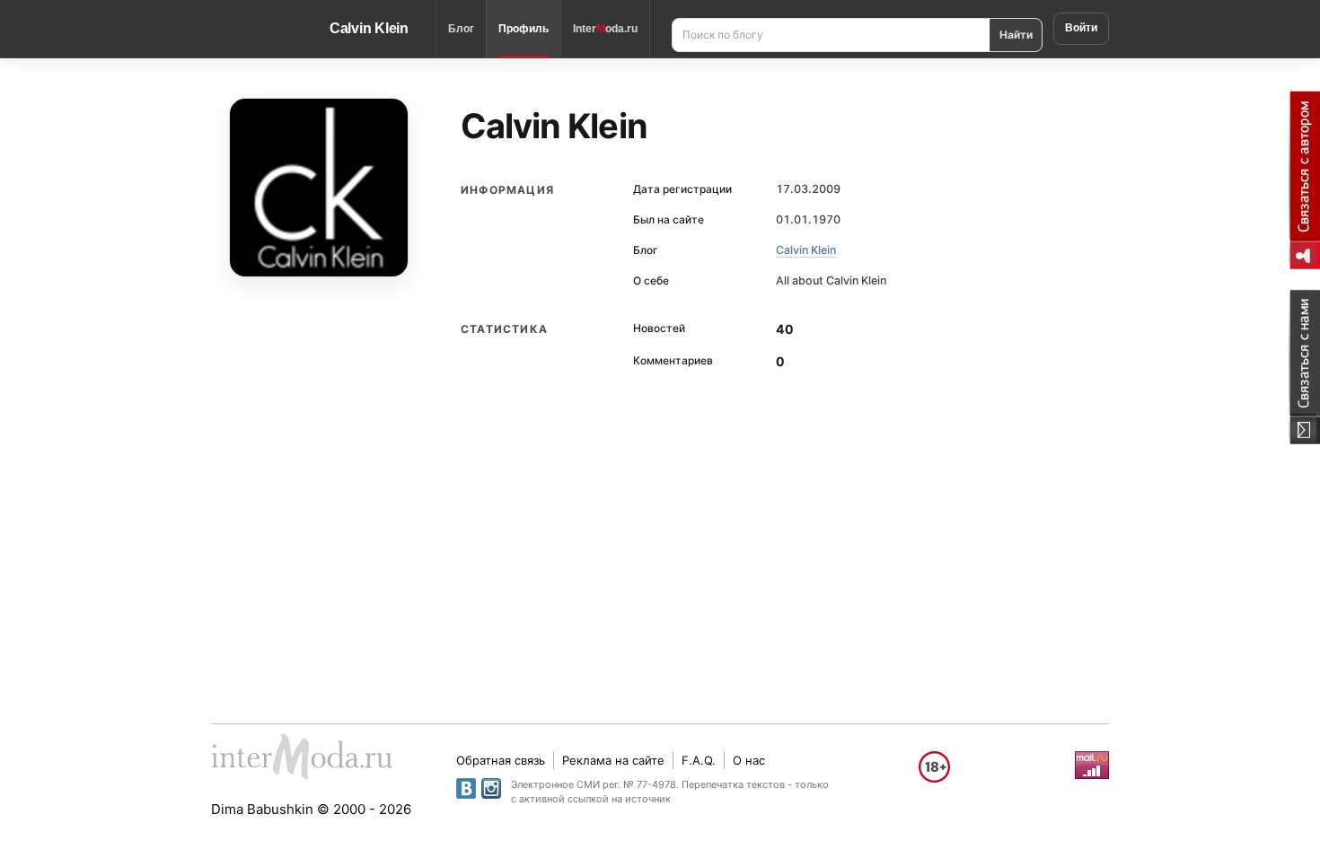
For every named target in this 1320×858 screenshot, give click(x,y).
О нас (749, 760)
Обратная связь (500, 760)
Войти (1081, 28)
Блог (461, 28)
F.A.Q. (699, 760)
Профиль (523, 28)
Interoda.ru (605, 28)
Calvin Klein (369, 28)
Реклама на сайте (613, 760)
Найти (1016, 34)
